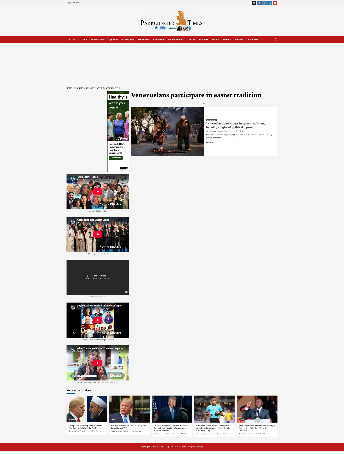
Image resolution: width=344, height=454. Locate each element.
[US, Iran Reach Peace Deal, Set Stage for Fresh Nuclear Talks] (129, 409)
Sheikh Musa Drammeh (215, 131)
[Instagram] (264, 3)
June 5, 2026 (257, 434)
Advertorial (127, 40)
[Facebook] (259, 3)
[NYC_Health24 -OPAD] (118, 131)
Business (240, 40)
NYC (75, 40)
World (114, 419)
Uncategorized (211, 120)
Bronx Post (143, 40)
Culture (191, 40)
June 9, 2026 (172, 434)
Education (159, 40)
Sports (199, 419)
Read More (210, 142)
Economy (253, 40)
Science (227, 40)
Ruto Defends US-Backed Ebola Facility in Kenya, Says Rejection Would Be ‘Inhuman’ (257, 428)
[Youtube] (275, 3)
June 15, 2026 (86, 431)
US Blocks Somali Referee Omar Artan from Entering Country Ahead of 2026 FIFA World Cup (213, 428)
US (68, 40)
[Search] (275, 39)
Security (203, 40)
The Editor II (75, 431)
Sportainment (176, 40)
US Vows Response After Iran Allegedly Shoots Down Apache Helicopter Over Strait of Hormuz (171, 428)
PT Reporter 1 (117, 431)
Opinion (113, 40)
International (97, 40)
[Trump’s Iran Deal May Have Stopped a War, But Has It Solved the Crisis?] (87, 409)
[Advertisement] (172, 63)
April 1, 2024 (230, 131)
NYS (84, 40)
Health (215, 40)
